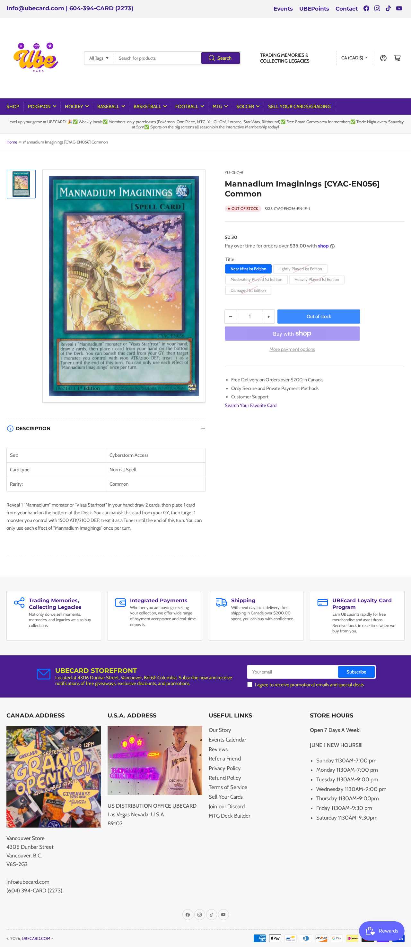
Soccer (245, 106)
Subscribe (356, 672)
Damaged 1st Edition (248, 290)
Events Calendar (227, 739)
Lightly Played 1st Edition (300, 268)
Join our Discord (227, 806)
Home (11, 141)
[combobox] (177, 58)
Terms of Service (228, 787)
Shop (12, 106)
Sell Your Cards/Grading (299, 106)
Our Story (220, 730)
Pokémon (39, 106)
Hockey (74, 106)
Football (186, 106)
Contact (347, 8)
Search (224, 58)
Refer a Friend (225, 758)
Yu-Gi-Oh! (234, 172)
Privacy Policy (225, 768)
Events (283, 8)
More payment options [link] (292, 349)
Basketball (147, 106)
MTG (217, 106)
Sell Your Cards (226, 797)
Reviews (218, 749)
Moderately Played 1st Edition (256, 279)
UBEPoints (314, 8)
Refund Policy (225, 778)
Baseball (108, 106)
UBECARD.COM (36, 938)
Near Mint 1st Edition (248, 268)
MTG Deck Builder (229, 815)
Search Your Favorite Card (250, 405)
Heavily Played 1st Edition (316, 279)
